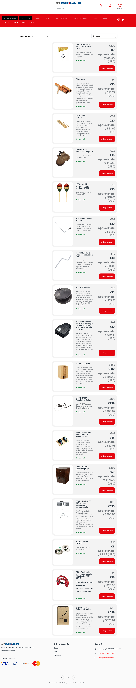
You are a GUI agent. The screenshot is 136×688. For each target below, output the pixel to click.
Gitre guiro (80, 79)
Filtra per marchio (27, 36)
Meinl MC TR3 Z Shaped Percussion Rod (84, 255)
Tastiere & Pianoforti (61, 18)
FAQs (23, 22)
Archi (14, 22)
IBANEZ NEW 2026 (10, 18)
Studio (105, 18)
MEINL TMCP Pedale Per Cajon (83, 399)
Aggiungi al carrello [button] (107, 68)
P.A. (95, 18)
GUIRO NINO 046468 (81, 116)
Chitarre (37, 18)
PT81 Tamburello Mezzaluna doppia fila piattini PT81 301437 (84, 575)
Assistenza (101, 8)
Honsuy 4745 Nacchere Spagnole (84, 151)
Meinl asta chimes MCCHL (84, 219)
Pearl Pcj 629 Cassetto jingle (82, 468)
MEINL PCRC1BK (83, 287)
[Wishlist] (123, 20)
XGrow (85, 683)
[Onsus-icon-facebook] (61, 677)
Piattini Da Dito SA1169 (82, 542)
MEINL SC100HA (83, 364)
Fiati (5, 22)
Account (110, 8)
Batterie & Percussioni (81, 18)
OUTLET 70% (25, 18)
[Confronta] (118, 20)
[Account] (110, 5)
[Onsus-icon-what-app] (74, 677)
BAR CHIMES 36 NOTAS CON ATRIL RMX (84, 47)
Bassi (47, 18)
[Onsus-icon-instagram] (68, 677)
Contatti (31, 22)
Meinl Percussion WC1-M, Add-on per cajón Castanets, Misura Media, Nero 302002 (84, 325)
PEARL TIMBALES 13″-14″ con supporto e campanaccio (83, 504)
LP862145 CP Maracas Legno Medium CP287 (83, 186)
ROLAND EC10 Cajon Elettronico (83, 608)
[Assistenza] (101, 5)
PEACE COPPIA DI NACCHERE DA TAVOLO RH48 (83, 434)
